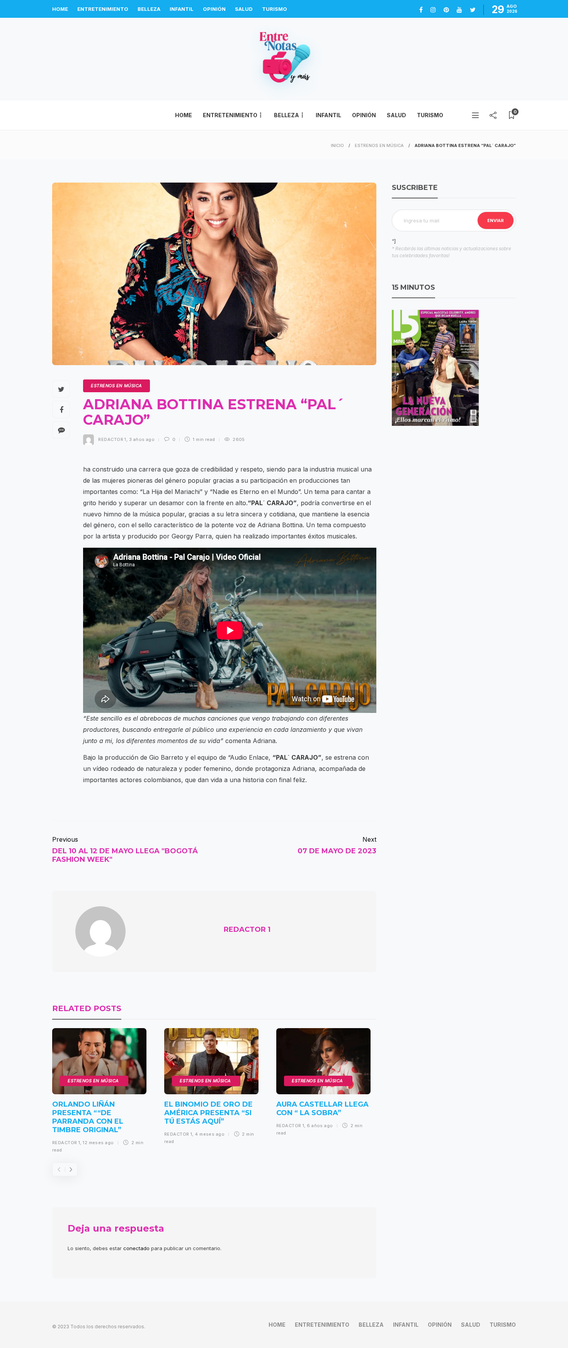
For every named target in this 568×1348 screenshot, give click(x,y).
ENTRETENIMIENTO (102, 9)
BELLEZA (149, 9)
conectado (136, 1248)
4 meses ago (209, 1134)
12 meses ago (98, 1142)
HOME (60, 9)
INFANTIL (182, 9)
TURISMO (274, 9)
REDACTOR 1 (112, 439)
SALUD (244, 9)
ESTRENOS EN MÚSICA (379, 145)
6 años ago (320, 1125)
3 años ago (142, 439)
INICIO (337, 145)
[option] (99, 1093)
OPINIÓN (214, 9)
